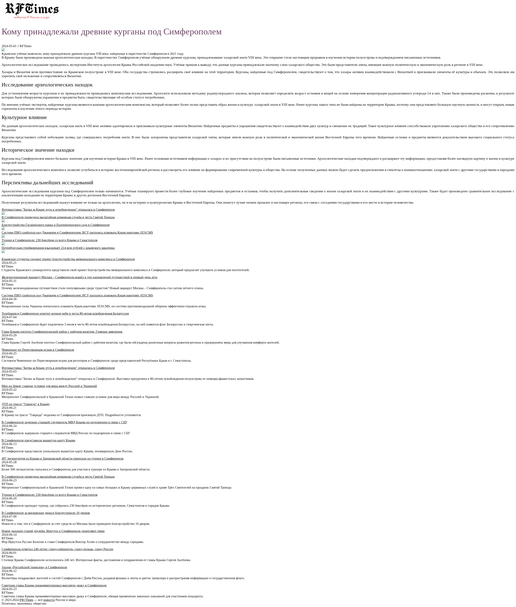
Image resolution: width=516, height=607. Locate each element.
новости (49, 600)
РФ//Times (26, 600)
